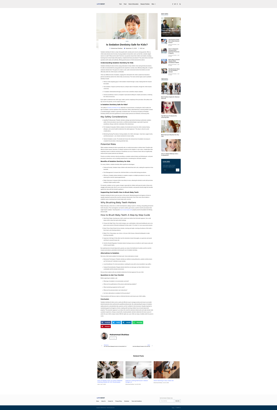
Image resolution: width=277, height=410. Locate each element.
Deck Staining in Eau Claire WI (164, 380)
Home (97, 401)
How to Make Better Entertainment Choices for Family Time (171, 30)
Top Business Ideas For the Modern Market (174, 70)
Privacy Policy (118, 401)
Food (125, 4)
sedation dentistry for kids (113, 107)
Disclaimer (126, 401)
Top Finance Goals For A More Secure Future (173, 41)
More (153, 4)
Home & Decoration (133, 4)
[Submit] (177, 170)
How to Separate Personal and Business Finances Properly (173, 51)
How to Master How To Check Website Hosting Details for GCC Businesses (109, 381)
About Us (103, 401)
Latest (127, 41)
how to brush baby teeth (126, 209)
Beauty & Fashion (145, 4)
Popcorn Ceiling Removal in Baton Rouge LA (137, 381)
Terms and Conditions (137, 401)
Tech (120, 4)
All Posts (113, 338)
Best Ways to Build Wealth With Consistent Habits (174, 61)
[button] (154, 4)
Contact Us (110, 401)
